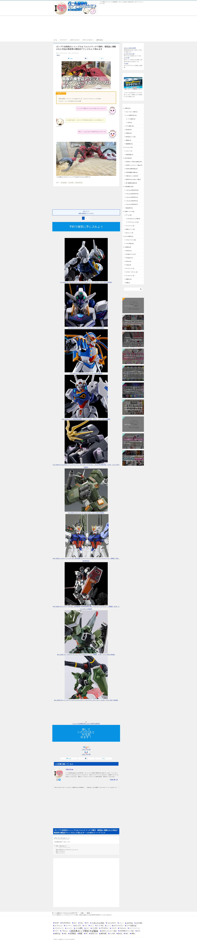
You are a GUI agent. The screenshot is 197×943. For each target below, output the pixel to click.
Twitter (81, 923)
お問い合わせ (99, 40)
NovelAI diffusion (66, 923)
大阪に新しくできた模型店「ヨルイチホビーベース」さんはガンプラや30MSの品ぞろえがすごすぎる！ (103, 787)
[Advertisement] (98, 27)
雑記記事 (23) (129, 208)
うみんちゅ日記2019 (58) (132, 190)
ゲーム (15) (129, 215)
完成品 (64, 933)
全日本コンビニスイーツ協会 (108, 931)
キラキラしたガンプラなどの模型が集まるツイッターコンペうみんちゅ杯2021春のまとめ (133, 458)
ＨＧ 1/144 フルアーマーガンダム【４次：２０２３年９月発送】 (86, 512)
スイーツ (108, 925)
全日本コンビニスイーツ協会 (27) (134, 165)
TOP (65, 913)
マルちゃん (122, 928)
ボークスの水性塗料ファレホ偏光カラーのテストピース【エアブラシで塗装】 (133, 373)
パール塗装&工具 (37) (131, 115)
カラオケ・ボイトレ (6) (131, 272)
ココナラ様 (126, 57)
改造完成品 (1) (129, 154)
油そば (120, 933)
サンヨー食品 (100, 925)
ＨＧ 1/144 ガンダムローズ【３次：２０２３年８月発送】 (86, 373)
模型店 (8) (128, 140)
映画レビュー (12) (130, 229)
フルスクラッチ (78, 182)
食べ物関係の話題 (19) (131, 183)
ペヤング (113, 928)
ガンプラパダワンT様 (129, 53)
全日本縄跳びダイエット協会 (127, 930)
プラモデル (104, 928)
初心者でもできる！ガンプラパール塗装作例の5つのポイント (133, 356)
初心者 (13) (129, 129)
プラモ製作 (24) (130, 126)
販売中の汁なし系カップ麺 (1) (133, 179)
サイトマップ (63, 40)
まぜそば (130, 923)
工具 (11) (130, 122)
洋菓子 (126, 933)
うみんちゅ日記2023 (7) (132, 204)
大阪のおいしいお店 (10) (132, 176)
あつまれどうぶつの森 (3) (134, 218)
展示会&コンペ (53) (131, 136)
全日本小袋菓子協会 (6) (131, 168)
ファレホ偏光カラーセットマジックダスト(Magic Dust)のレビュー (133, 390)
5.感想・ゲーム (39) (129, 211)
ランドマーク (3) (130, 225)
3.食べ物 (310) (128, 158)
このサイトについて (74, 40)
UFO (87, 923)
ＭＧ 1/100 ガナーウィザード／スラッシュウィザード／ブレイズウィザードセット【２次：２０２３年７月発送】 (86, 700)
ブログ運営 (94, 928)
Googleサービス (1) (131, 254)
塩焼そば (57, 933)
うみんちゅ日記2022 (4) (132, 200)
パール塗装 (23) (131, 119)
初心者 (138, 930)
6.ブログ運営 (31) (129, 236)
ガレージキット (68, 925)
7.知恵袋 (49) (128, 247)
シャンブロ (71, 182)
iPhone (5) (128, 261)
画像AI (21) (129, 279)
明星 (80, 933)
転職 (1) (128, 282)
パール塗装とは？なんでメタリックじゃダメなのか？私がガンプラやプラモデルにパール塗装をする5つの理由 (133, 322)
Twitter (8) (128, 264)
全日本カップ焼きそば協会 (84, 931)
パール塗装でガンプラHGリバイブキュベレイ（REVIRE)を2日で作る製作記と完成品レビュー (133, 441)
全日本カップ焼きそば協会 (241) (134, 161)
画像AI (133, 933)
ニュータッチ (69, 928)
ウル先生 (126, 63)
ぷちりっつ (121, 922)
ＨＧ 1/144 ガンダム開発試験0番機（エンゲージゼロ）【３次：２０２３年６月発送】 (86, 419)
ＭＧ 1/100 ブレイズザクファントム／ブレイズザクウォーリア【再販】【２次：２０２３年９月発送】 (86, 654)
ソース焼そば (131, 925)
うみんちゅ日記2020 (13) (132, 193)
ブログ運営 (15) (130, 243)
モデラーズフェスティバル (134, 928)
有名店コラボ (93, 933)
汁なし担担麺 (112, 933)
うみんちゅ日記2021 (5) (132, 197)
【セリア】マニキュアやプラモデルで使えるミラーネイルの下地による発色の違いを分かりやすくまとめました (133, 407)
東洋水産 (103, 933)
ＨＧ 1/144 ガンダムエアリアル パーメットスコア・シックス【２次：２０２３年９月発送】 (86, 282)
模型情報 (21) (129, 143)
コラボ (85, 925)
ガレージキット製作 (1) (131, 111)
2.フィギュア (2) (129, 147)
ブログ (87, 928)
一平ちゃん (65, 931)
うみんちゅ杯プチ (111, 923)
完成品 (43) (129, 133)
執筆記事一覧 (114, 779)
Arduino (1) (129, 250)
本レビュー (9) (129, 232)
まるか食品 (139, 923)
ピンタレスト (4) (130, 275)
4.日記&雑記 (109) (129, 186)
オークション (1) (130, 268)
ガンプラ (78, 925)
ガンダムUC (63, 182)
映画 (86, 933)
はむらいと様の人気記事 (130, 48)
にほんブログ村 (86, 749)
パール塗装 (79, 928)
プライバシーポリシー (87, 40)
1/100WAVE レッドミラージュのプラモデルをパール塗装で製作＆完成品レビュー (133, 339)
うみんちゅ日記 (98, 923)
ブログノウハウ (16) (131, 240)
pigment (75, 922)
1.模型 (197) (128, 108)
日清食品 (73, 933)
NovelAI (57, 923)
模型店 (58, 55)
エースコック (58, 925)
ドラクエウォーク (59, 928)
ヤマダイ (56, 930)
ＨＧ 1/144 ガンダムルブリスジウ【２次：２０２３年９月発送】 (86, 328)
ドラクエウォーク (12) (133, 222)
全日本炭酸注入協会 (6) (131, 172)
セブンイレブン (118, 925)
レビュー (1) (129, 151)
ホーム (55, 40)
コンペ (91, 925)
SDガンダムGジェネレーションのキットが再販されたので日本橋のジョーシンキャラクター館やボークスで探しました (70, 787)
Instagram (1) (129, 257)
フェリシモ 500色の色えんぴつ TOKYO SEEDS (86, 723)
